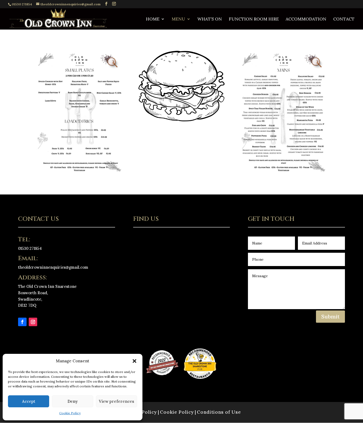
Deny (72, 401)
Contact (343, 19)
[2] (283, 171)
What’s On (209, 19)
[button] (134, 361)
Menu (178, 19)
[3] (181, 120)
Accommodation (306, 19)
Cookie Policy (70, 413)
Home (152, 19)
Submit (330, 316)
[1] (79, 171)
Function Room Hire (254, 19)
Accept (28, 401)
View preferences (116, 401)
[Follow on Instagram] (33, 322)
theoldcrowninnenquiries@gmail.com (53, 267)
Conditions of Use (219, 412)
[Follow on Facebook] (22, 322)
